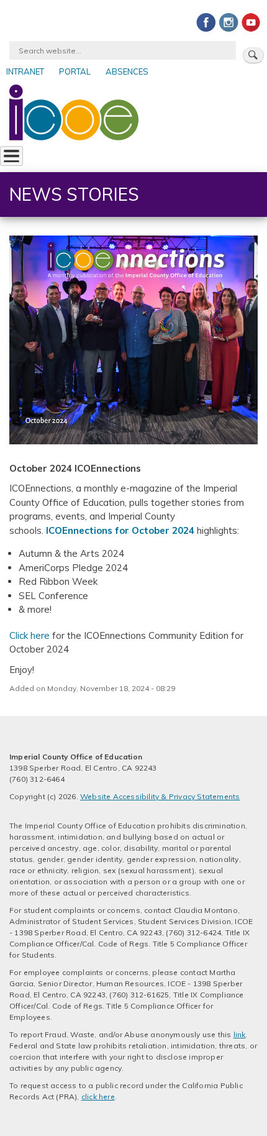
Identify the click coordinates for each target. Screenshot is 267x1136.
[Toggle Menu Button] (11, 156)
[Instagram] (228, 21)
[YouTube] (251, 21)
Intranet (25, 71)
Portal (75, 71)
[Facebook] (206, 21)
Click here (29, 635)
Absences (127, 71)
